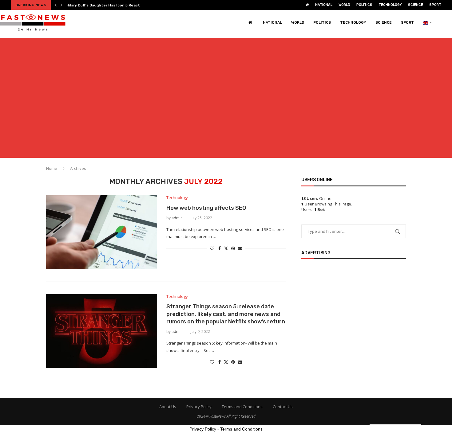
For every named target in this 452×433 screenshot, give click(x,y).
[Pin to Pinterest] (233, 248)
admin (177, 217)
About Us (167, 406)
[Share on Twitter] (226, 248)
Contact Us (283, 406)
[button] (55, 5)
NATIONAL (323, 5)
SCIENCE (415, 5)
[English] (427, 22)
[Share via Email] (240, 248)
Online (316, 198)
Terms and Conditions (242, 406)
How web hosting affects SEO (206, 208)
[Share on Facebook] (219, 248)
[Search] (449, 22)
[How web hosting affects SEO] (101, 232)
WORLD (344, 5)
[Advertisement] (226, 102)
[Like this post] (212, 248)
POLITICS (364, 5)
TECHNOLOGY (390, 5)
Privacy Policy (199, 406)
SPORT (435, 5)
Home (51, 168)
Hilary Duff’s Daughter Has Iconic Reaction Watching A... (118, 5)
